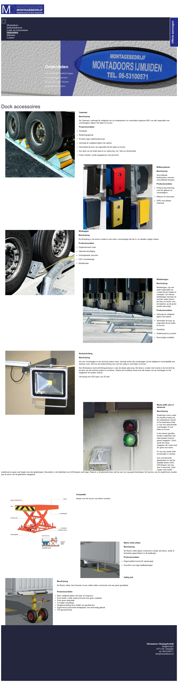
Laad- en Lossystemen (17, 30)
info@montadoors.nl (164, 654)
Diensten (11, 35)
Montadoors (13, 25)
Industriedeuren (15, 27)
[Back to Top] (171, 659)
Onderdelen (12, 32)
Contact (10, 37)
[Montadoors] (22, 9)
